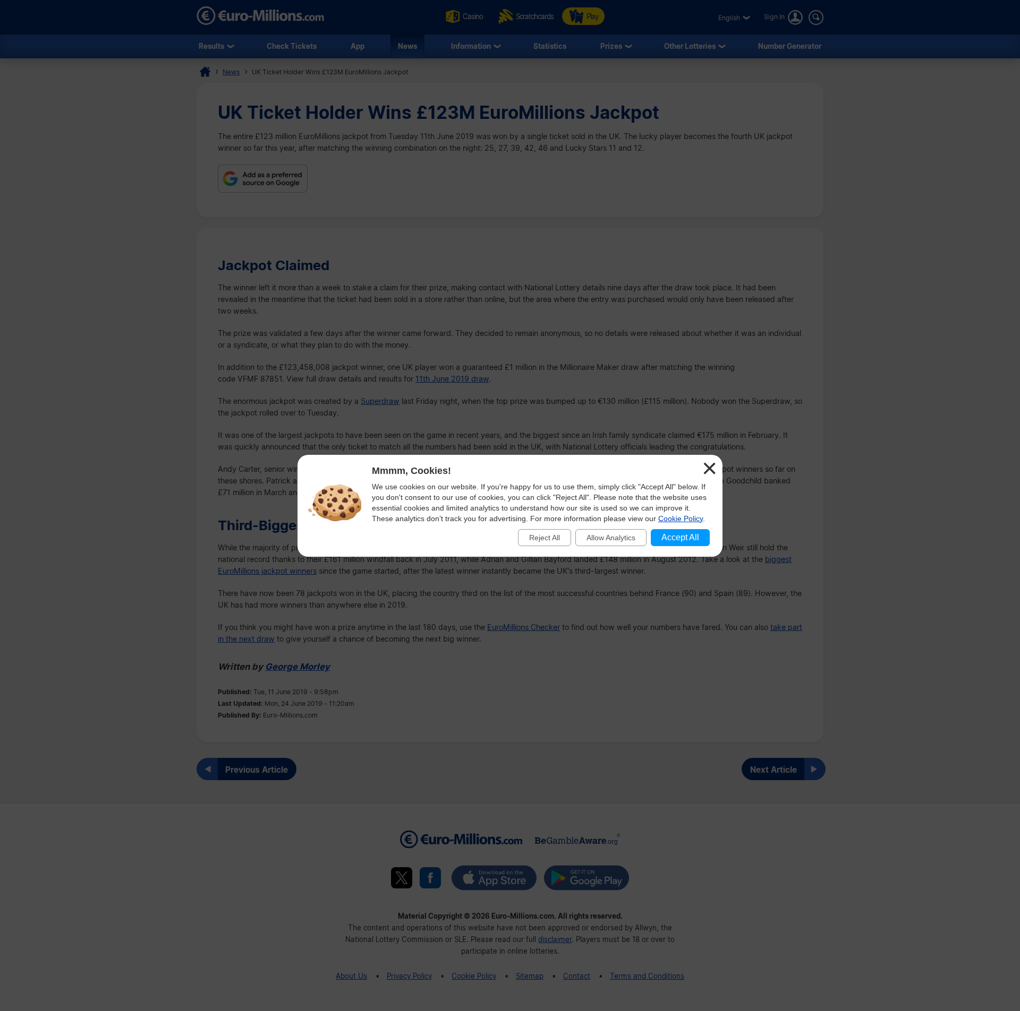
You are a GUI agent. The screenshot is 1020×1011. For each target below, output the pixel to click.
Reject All (544, 537)
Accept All (680, 537)
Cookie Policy (680, 518)
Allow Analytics (610, 537)
